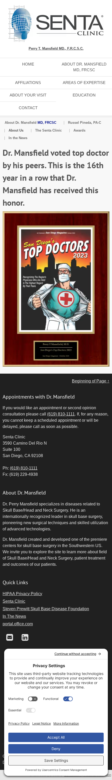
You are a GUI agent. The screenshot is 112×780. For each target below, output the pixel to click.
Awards (79, 130)
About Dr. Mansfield (30, 123)
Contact (28, 108)
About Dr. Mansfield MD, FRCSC (84, 67)
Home (28, 64)
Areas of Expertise (84, 82)
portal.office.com (18, 624)
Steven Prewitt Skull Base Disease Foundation (46, 609)
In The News (14, 616)
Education (84, 95)
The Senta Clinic (48, 130)
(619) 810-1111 (61, 414)
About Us (16, 130)
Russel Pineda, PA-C (84, 123)
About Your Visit (28, 95)
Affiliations (28, 82)
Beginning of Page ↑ (90, 381)
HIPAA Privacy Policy (22, 594)
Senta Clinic (14, 601)
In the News (18, 138)
